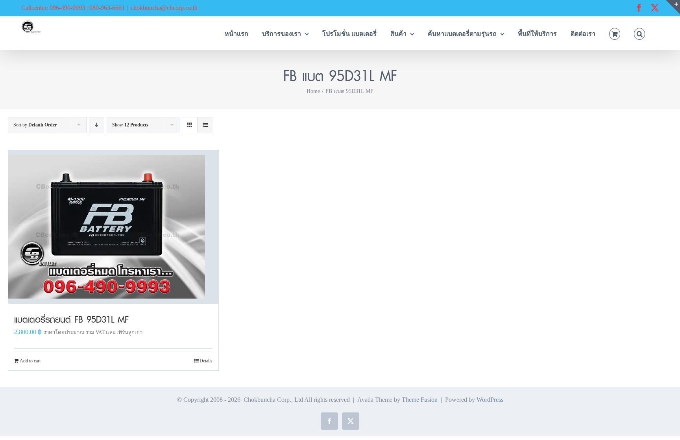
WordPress (490, 399)
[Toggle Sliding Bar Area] (673, 7)
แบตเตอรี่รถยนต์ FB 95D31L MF (71, 319)
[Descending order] (96, 125)
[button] (639, 33)
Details (206, 361)
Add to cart (30, 361)
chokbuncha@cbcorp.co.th (164, 7)
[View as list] (205, 125)
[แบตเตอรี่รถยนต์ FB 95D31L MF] (113, 227)
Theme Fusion (420, 399)
